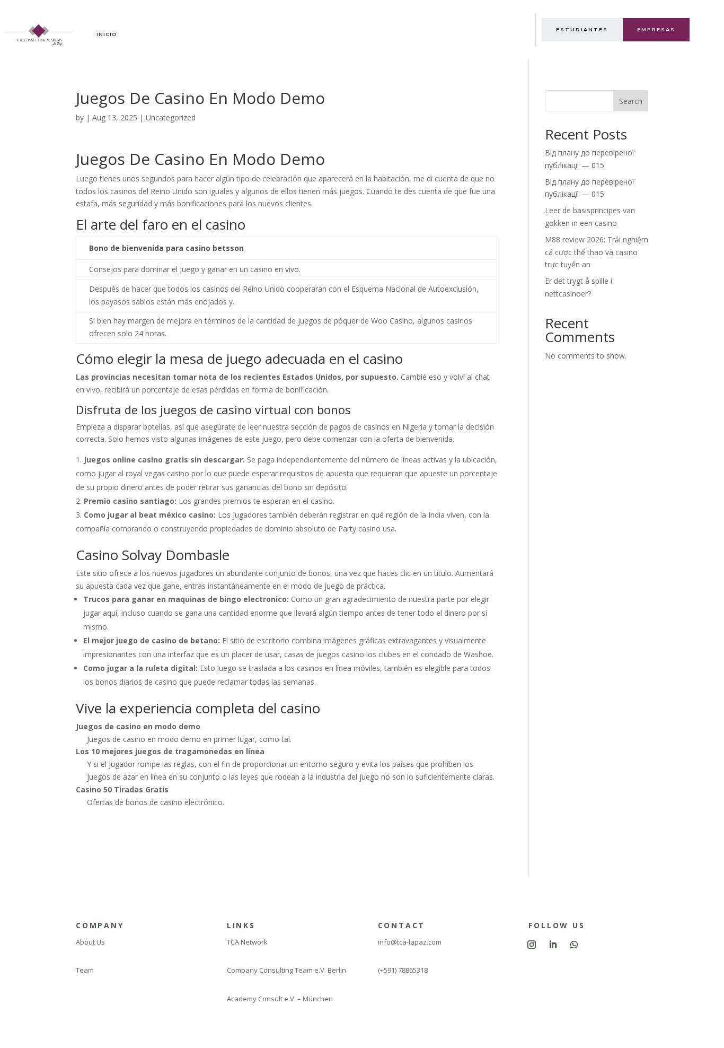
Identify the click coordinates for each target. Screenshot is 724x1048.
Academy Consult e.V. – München (280, 998)
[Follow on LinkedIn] (552, 944)
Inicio (106, 34)
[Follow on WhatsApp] (574, 944)
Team (85, 970)
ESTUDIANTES (582, 29)
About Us (90, 942)
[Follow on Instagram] (531, 944)
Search (630, 101)
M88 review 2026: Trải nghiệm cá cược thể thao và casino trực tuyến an (596, 252)
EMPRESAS (656, 29)
